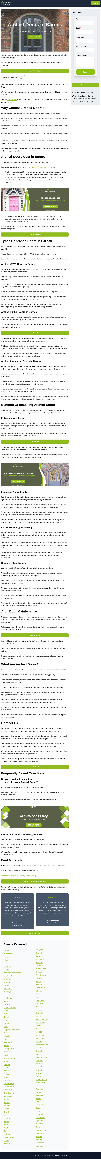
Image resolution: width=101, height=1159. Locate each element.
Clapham (7, 1023)
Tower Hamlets (41, 975)
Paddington (8, 998)
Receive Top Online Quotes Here (35, 881)
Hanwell (6, 1001)
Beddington (40, 959)
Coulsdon (39, 1048)
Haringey (39, 984)
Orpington (39, 1121)
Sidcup (38, 1108)
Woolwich (39, 1089)
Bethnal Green (41, 969)
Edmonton (39, 1076)
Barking (38, 1098)
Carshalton (39, 953)
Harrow (6, 1131)
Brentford (7, 969)
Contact (95, 3)
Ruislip (38, 1026)
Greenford (7, 1052)
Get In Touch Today (35, 71)
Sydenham (39, 965)
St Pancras (7, 1099)
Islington (6, 1128)
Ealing (6, 1020)
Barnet (38, 1054)
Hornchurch (40, 1143)
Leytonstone (40, 1070)
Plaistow (39, 1064)
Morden (6, 1039)
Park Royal (7, 992)
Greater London (41, 1057)
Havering (39, 1140)
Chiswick (4, 876)
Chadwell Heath (41, 1130)
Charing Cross (9, 1049)
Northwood (39, 1060)
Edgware (39, 991)
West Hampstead (10, 1058)
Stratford (39, 1051)
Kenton (6, 1140)
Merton (6, 1026)
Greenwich (39, 1013)
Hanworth (7, 1102)
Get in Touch (35, 767)
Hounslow (7, 1017)
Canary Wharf (40, 1000)
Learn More (35, 441)
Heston (6, 1045)
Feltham (6, 1109)
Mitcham (6, 1071)
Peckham (7, 1134)
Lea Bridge (39, 1032)
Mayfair (6, 1033)
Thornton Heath (9, 1137)
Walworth (7, 1105)
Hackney (39, 978)
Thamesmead (40, 1117)
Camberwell (8, 1096)
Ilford (37, 1102)
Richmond (7, 966)
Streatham (7, 1061)
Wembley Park (9, 1090)
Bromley (39, 1029)
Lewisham (39, 1010)
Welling (38, 1111)
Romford (39, 1136)
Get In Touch (85, 85)
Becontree (39, 1124)
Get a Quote (33, 37)
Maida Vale (7, 1004)
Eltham (38, 1086)
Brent (5, 1115)
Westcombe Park (42, 1045)
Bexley (38, 1127)
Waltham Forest (41, 1079)
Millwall (38, 981)
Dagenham (39, 1133)
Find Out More (35, 635)
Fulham (21, 876)
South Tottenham (42, 1019)
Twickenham (8, 988)
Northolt (6, 1112)
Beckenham (40, 1035)
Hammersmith (13, 876)
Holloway (7, 1143)
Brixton (6, 1077)
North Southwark (9, 1093)
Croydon (39, 972)
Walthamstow (40, 1083)
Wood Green (40, 1022)
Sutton (38, 956)
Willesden (7, 1036)
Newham (39, 1073)
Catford (38, 997)
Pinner (38, 994)
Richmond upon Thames (12, 973)
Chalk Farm (8, 1080)
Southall (6, 1074)
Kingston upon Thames (12, 1030)
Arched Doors (12, 99)
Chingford (39, 1105)
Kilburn (6, 1011)
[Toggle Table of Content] (20, 78)
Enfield (38, 1092)
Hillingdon (39, 950)
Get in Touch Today (35, 333)
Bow (37, 1007)
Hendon (6, 1121)
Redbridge (39, 1095)
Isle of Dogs (40, 1003)
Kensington (8, 979)
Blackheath (40, 1038)
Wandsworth (8, 976)
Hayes (6, 1124)
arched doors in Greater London (38, 167)
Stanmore (39, 1016)
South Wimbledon (10, 1007)
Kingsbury (7, 1118)
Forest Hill (39, 962)
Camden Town (9, 1083)
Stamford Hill (40, 988)
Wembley (7, 1055)
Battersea (7, 982)
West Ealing (8, 995)
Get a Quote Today (35, 234)
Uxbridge (39, 1041)
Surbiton (6, 1068)
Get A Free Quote (35, 933)
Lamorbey (39, 1114)
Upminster (39, 1146)
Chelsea (6, 985)
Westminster (8, 1042)
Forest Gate (40, 1067)
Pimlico (6, 1014)
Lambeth (7, 1064)
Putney (33, 876)
